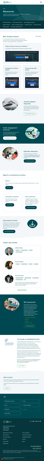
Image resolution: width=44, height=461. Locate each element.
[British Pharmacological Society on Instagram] (35, 421)
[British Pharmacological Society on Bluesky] (37, 421)
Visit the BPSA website (29, 326)
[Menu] (41, 2)
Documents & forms (10, 220)
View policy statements (31, 207)
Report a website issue (37, 448)
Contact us (7, 388)
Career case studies (10, 242)
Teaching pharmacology (29, 160)
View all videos (38, 36)
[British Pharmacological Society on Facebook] (31, 421)
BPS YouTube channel (11, 36)
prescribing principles (35, 156)
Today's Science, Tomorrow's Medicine (16, 46)
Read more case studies (22, 289)
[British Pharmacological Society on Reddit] (40, 421)
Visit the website (22, 365)
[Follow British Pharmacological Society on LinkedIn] (30, 421)
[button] (2, 458)
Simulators (27, 319)
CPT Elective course (28, 322)
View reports (9, 187)
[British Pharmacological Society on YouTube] (33, 421)
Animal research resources (30, 113)
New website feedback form (36, 446)
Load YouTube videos (20, 57)
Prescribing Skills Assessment (30, 317)
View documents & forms (9, 231)
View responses (10, 204)
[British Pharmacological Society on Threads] (38, 421)
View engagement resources (10, 138)
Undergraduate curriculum (33, 155)
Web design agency (6, 458)
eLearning (26, 321)
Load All (26, 57)
